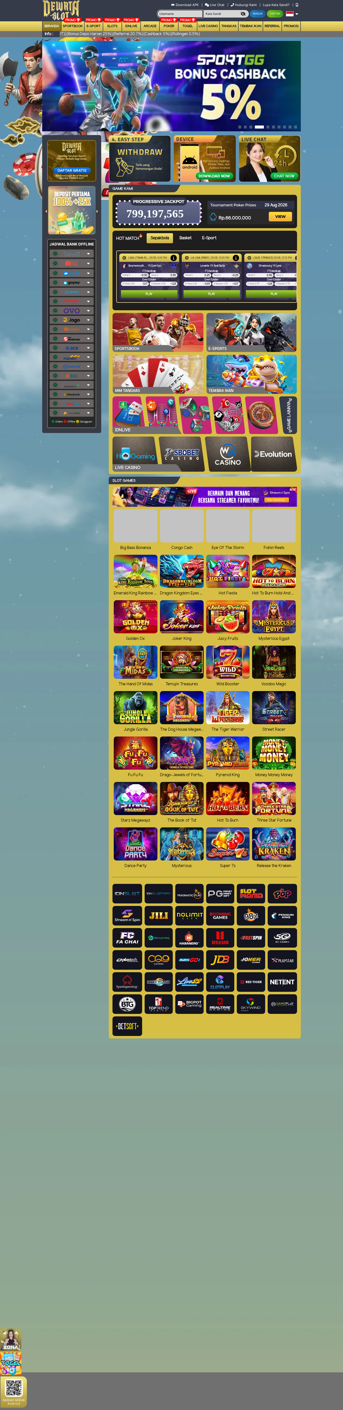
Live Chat (216, 5)
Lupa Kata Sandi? (277, 5)
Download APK (187, 5)
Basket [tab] (186, 238)
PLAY (149, 294)
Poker (169, 26)
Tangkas (229, 26)
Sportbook (73, 26)
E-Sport (94, 26)
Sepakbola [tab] (160, 238)
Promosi (291, 26)
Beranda (51, 26)
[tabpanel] (208, 277)
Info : (49, 34)
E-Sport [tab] (209, 238)
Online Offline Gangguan (73, 421)
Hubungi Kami (246, 5)
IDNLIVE (131, 26)
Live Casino (208, 26)
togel (187, 26)
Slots (112, 26)
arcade (150, 26)
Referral (272, 26)
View (280, 212)
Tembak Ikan (250, 26)
